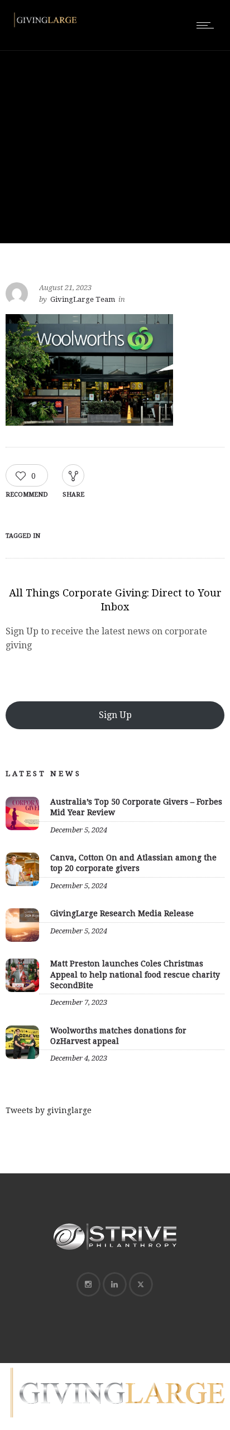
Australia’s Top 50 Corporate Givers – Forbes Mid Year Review (136, 807)
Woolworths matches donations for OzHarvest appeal (118, 1036)
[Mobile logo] (115, 1422)
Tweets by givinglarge (49, 1110)
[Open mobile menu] (208, 25)
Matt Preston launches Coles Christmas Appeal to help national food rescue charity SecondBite (135, 974)
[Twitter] (140, 1284)
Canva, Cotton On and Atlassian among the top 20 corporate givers (133, 863)
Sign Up (115, 715)
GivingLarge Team (82, 299)
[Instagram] (88, 1284)
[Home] (44, 26)
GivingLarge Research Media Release (122, 913)
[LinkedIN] (114, 1284)
